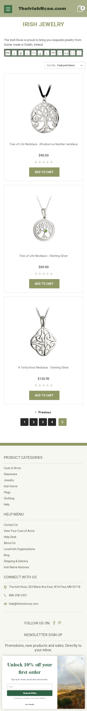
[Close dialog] (82, 659)
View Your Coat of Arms (19, 530)
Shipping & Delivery (16, 561)
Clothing (9, 498)
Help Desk (10, 537)
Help (7, 504)
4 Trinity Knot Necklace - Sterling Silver (43, 367)
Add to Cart (44, 172)
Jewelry (9, 480)
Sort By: (51, 65)
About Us (10, 543)
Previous (44, 412)
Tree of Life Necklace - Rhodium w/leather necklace (43, 144)
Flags (7, 492)
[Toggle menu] (8, 9)
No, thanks (29, 704)
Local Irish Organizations (19, 549)
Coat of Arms (12, 468)
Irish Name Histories (16, 567)
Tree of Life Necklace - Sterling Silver (43, 255)
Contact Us (11, 524)
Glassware (10, 474)
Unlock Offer (29, 693)
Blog (7, 555)
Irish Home (10, 486)
